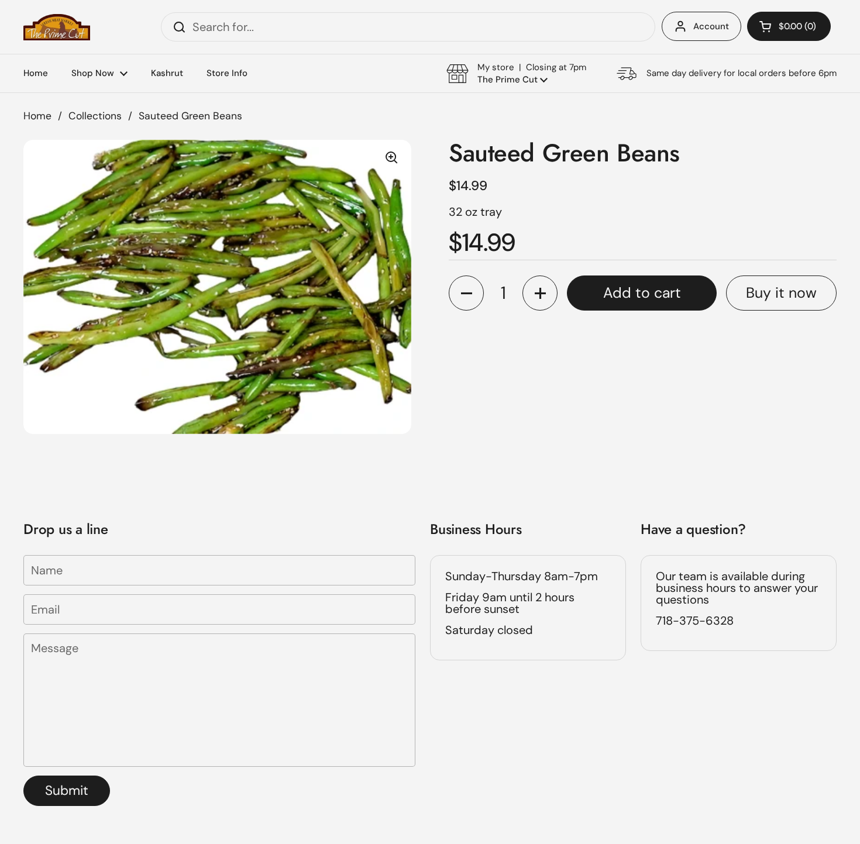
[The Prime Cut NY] (56, 27)
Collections (95, 115)
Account (711, 26)
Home (37, 115)
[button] (789, 26)
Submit (66, 790)
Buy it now (781, 293)
